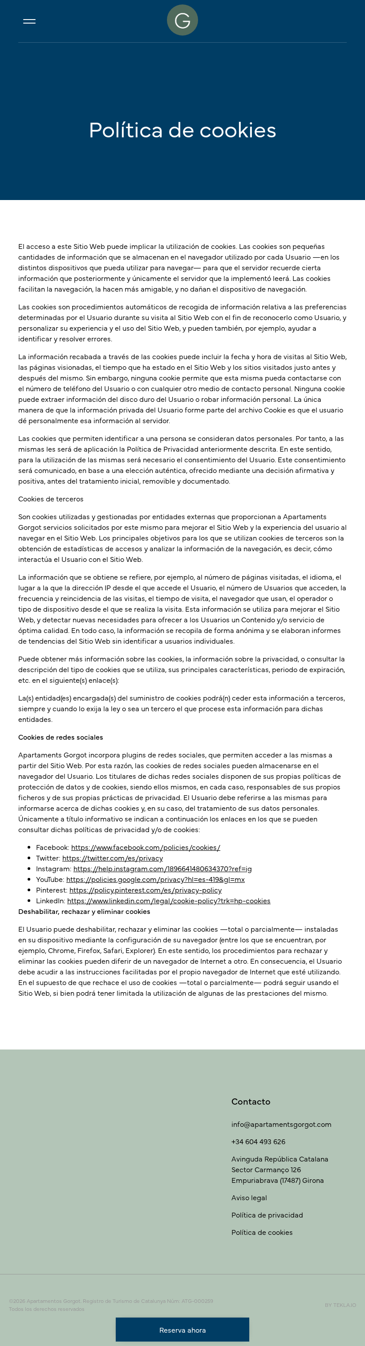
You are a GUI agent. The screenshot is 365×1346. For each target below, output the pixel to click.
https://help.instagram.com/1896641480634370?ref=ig (162, 868)
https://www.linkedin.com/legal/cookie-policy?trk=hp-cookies (169, 900)
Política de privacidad (267, 1214)
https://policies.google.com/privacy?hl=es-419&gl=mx (155, 879)
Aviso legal (249, 1197)
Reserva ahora (182, 1329)
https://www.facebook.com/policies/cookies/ (145, 847)
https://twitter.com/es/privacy (112, 857)
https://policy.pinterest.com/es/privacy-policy (145, 889)
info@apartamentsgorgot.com (281, 1124)
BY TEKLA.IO (340, 1304)
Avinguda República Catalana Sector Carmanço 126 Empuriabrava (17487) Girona (279, 1169)
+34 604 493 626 (258, 1141)
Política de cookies (262, 1232)
